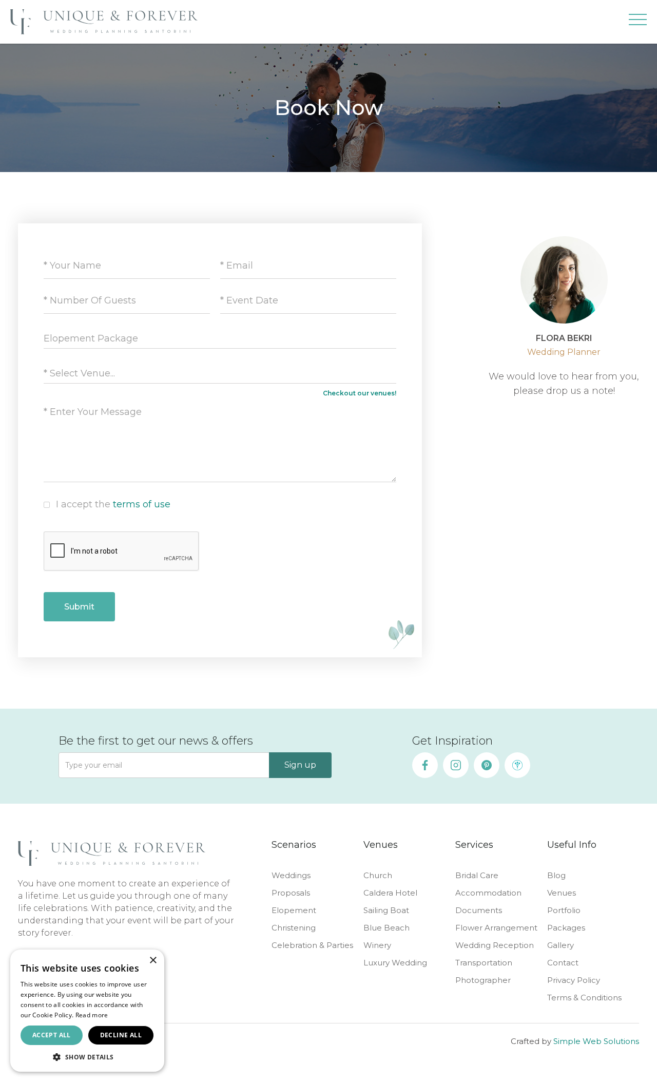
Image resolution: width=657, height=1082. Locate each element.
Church (377, 875)
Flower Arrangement (496, 928)
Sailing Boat (386, 910)
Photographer (483, 980)
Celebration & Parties (312, 945)
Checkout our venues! (359, 393)
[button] (638, 21)
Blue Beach (386, 928)
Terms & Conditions (584, 997)
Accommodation (488, 893)
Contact (562, 962)
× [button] (153, 960)
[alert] (87, 1011)
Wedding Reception (494, 945)
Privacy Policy (573, 980)
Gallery (560, 945)
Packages (566, 928)
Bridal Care (476, 875)
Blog (556, 875)
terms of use (141, 504)
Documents (478, 910)
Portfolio (564, 910)
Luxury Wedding (395, 962)
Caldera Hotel (390, 893)
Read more (91, 1015)
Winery (377, 945)
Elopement (294, 910)
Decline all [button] (121, 1035)
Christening (294, 928)
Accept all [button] (51, 1035)
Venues (561, 893)
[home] (104, 22)
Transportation (483, 962)
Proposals (291, 893)
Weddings (291, 875)
